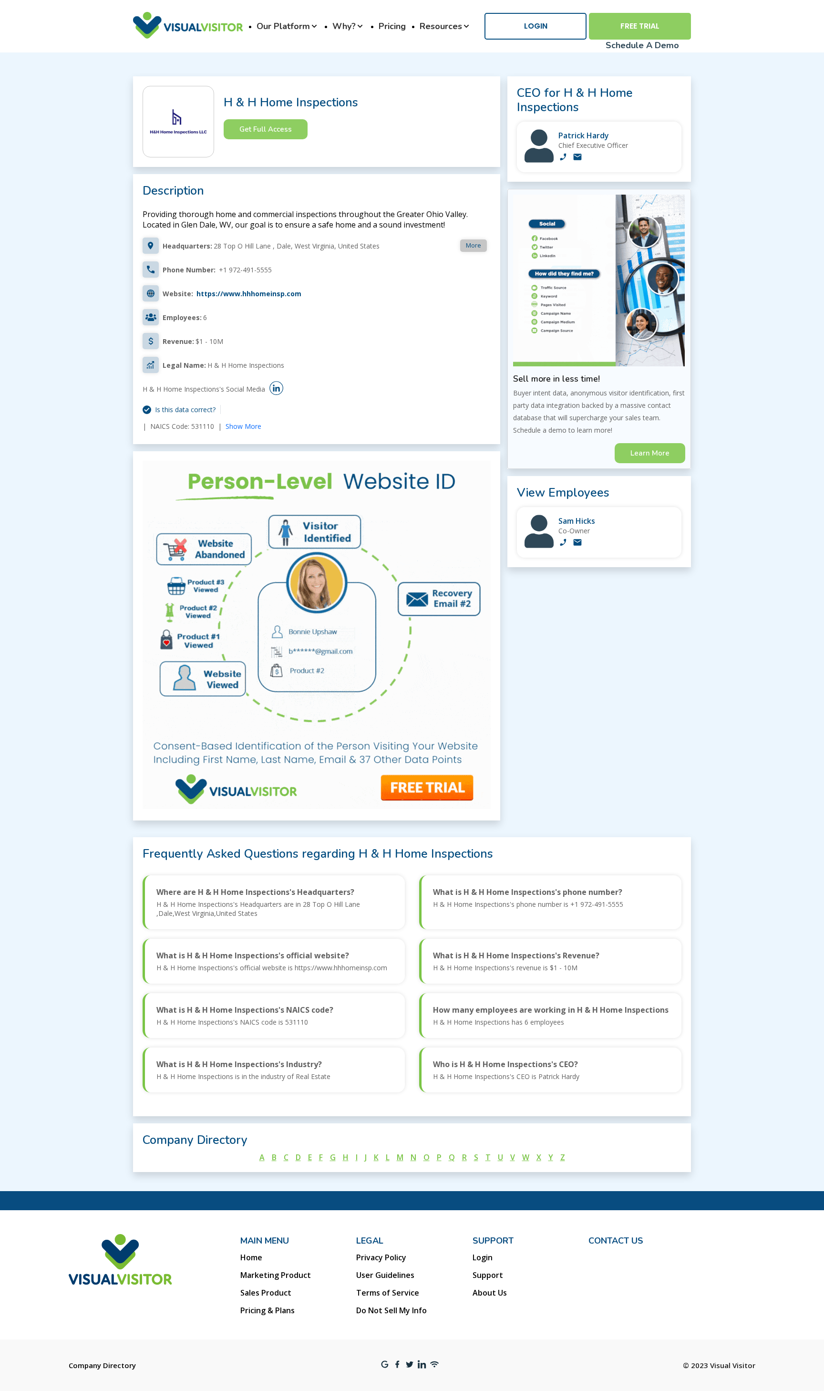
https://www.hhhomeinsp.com (248, 293)
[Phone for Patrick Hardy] (563, 158)
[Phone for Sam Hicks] (563, 543)
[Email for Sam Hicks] (577, 543)
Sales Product (265, 1292)
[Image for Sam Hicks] (539, 545)
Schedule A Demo (642, 45)
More (473, 245)
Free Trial (639, 26)
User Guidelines (385, 1275)
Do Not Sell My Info (391, 1310)
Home (251, 1257)
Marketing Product (275, 1275)
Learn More (650, 453)
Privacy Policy (381, 1257)
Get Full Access (265, 129)
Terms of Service (387, 1292)
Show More (243, 426)
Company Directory (102, 1365)
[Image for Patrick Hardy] (539, 160)
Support (488, 1275)
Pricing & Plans (267, 1310)
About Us (490, 1292)
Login (535, 26)
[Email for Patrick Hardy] (577, 158)
